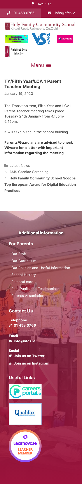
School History (23, 275)
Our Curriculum (23, 261)
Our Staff (18, 254)
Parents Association (27, 295)
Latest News (19, 165)
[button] (41, 65)
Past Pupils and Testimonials (34, 288)
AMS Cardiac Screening (29, 172)
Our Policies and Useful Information (40, 268)
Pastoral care (22, 281)
